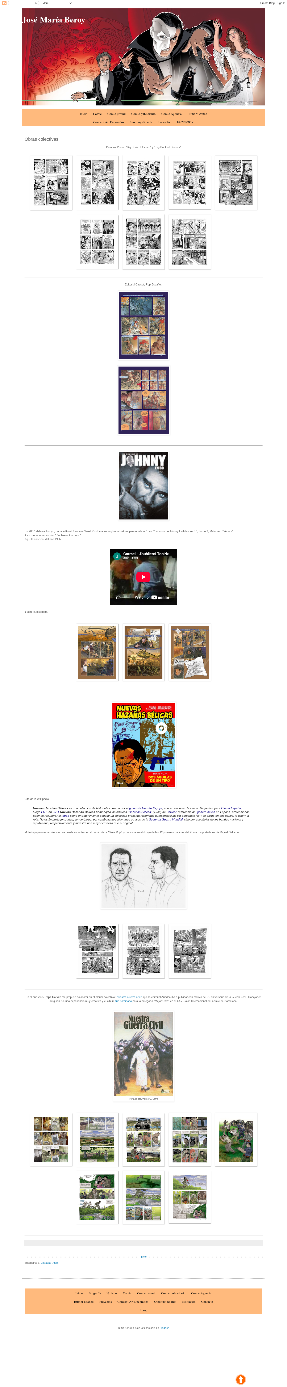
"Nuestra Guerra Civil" (129, 997)
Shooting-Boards (141, 122)
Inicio (83, 114)
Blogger (164, 1328)
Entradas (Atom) (50, 1262)
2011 (56, 812)
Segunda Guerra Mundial (166, 819)
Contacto (207, 1301)
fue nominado (123, 1001)
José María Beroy (53, 19)
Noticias (112, 1293)
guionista (135, 808)
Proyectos (105, 1301)
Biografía (95, 1293)
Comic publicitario (143, 114)
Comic (97, 114)
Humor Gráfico (197, 114)
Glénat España (231, 808)
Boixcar (171, 812)
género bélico (206, 812)
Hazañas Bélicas (140, 812)
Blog (143, 1310)
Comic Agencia (171, 114)
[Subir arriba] (241, 1380)
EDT (44, 812)
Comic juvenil (116, 114)
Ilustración (164, 122)
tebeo (65, 815)
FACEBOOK (185, 122)
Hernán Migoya (152, 808)
